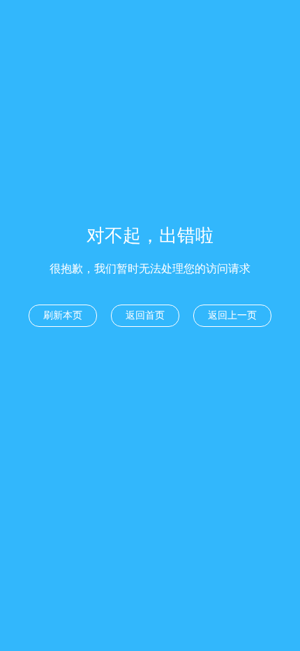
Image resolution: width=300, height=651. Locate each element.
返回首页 (145, 315)
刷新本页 (62, 315)
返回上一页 (232, 315)
